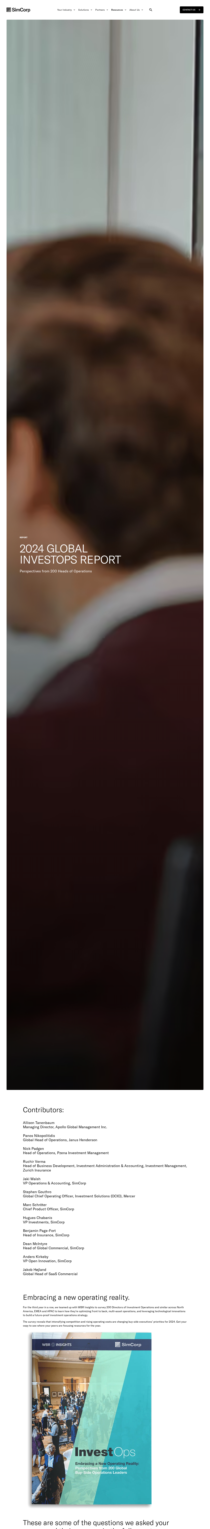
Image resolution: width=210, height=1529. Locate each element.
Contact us (189, 10)
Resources (117, 10)
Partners (100, 10)
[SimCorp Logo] (18, 10)
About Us (134, 10)
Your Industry (64, 10)
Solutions (83, 10)
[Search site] (151, 10)
